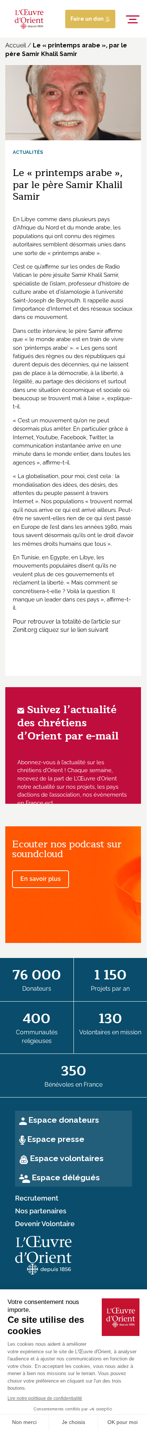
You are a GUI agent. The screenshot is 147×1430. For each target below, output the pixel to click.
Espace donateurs (63, 1120)
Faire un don (87, 19)
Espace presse (55, 1139)
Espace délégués (66, 1177)
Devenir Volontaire (45, 1224)
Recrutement (36, 1198)
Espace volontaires (67, 1158)
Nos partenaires (40, 1211)
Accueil (15, 45)
